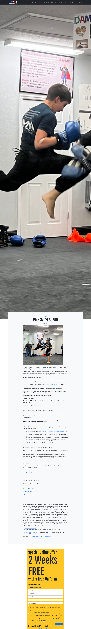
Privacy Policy (43, 621)
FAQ (44, 2)
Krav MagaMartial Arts (30, 528)
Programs (33, 2)
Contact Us (57, 2)
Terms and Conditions (33, 621)
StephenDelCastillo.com (28, 494)
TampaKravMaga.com (28, 491)
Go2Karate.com (47, 536)
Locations (63, 2)
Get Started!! (59, 624)
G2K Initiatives (70, 2)
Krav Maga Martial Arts (53, 384)
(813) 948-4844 (79, 2)
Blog (45, 316)
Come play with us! (27, 472)
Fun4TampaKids (37, 536)
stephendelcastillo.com (29, 532)
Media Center (49, 2)
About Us (39, 2)
